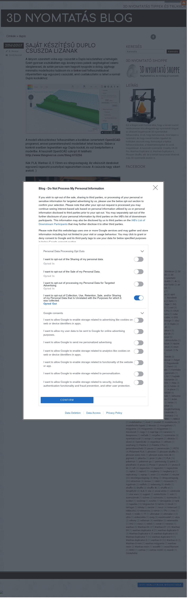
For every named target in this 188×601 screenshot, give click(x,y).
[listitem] (93, 251)
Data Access (93, 412)
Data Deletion (73, 412)
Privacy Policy (114, 412)
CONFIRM (67, 400)
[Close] (156, 188)
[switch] (138, 259)
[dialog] (93, 301)
